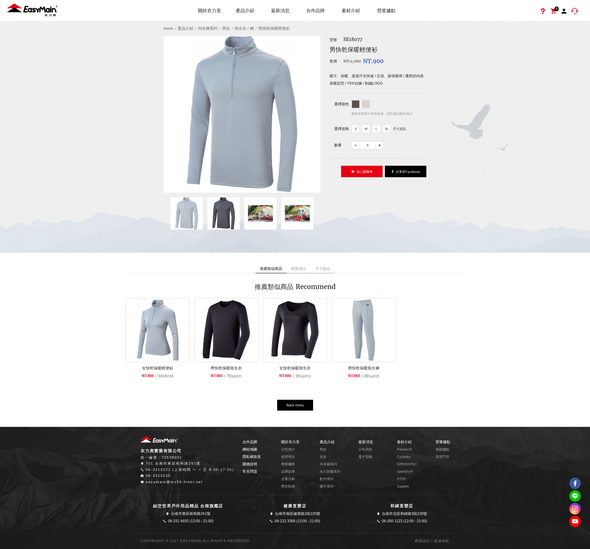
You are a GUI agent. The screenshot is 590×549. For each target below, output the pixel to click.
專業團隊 (288, 464)
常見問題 (249, 471)
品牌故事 (288, 471)
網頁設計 (422, 541)
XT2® (401, 479)
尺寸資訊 (399, 129)
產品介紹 (245, 10)
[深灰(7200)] (355, 104)
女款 (323, 457)
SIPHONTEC (407, 464)
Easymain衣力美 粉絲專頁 (575, 483)
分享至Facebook (408, 172)
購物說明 (249, 464)
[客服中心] (575, 12)
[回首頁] (32, 10)
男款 (226, 28)
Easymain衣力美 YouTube (575, 521)
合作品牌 (315, 10)
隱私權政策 (251, 457)
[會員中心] (564, 12)
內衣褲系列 (208, 28)
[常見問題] (543, 12)
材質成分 (298, 269)
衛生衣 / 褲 (244, 28)
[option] (242, 114)
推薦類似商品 (271, 269)
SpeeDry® (405, 471)
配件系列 (326, 479)
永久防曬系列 (330, 471)
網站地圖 (249, 449)
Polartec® (404, 449)
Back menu (295, 405)
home (168, 28)
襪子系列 (326, 486)
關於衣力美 (209, 10)
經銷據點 (442, 449)
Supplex (403, 486)
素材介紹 (351, 10)
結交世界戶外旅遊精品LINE (575, 496)
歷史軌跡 (288, 486)
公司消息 (365, 449)
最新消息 (280, 10)
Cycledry (403, 457)
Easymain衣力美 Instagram (575, 508)
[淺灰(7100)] (366, 104)
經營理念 (288, 457)
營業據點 (386, 10)
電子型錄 (365, 457)
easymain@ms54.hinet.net (174, 482)
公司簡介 (288, 449)
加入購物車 (365, 172)
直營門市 (442, 457)
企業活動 (288, 479)
